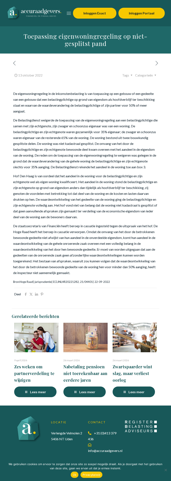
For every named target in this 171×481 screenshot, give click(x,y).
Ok (75, 474)
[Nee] (166, 470)
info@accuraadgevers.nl (105, 451)
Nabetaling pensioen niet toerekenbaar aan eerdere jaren (85, 373)
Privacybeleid (91, 474)
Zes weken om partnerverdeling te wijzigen (34, 373)
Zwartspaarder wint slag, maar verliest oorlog (132, 373)
